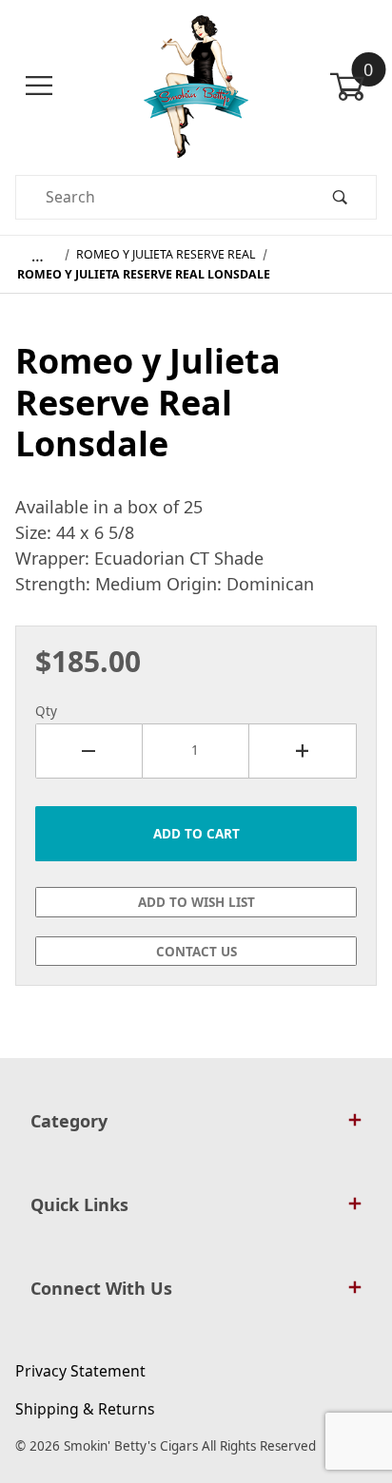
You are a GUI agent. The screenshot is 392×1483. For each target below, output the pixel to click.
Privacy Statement (80, 1370)
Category (69, 1120)
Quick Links (79, 1204)
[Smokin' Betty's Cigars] (196, 84)
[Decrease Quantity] (89, 751)
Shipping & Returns (85, 1408)
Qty (46, 711)
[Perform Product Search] (340, 197)
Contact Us (196, 951)
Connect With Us (101, 1288)
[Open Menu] (39, 86)
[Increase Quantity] (303, 751)
